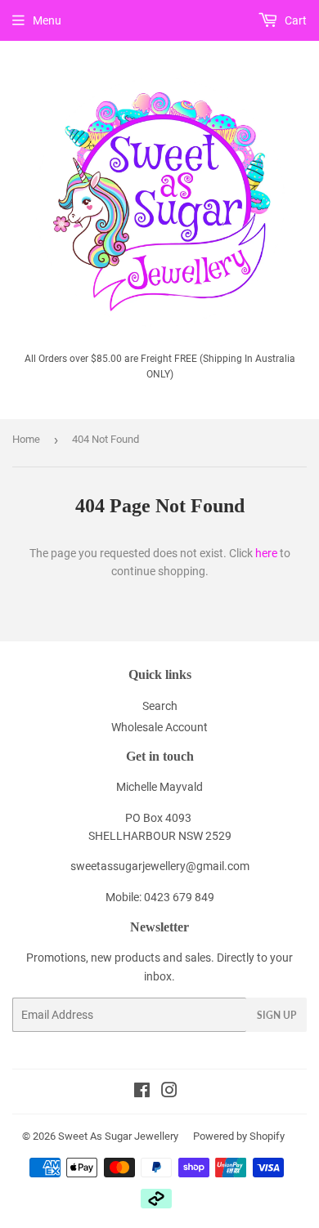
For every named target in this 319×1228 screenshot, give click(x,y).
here (266, 553)
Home (26, 439)
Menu (47, 20)
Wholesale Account (159, 727)
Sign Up (276, 1015)
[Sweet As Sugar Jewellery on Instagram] (169, 1092)
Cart (294, 20)
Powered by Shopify (239, 1136)
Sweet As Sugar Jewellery (118, 1136)
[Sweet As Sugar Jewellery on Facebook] (142, 1092)
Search (159, 705)
